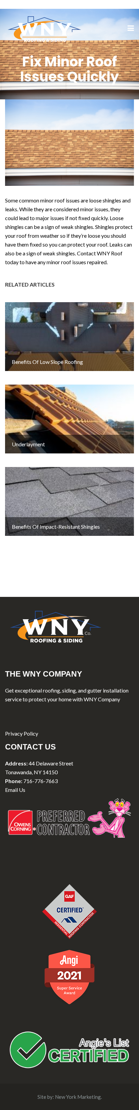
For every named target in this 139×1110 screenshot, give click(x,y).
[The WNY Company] (44, 28)
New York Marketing (78, 1097)
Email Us (15, 789)
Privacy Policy (21, 733)
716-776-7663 (40, 781)
